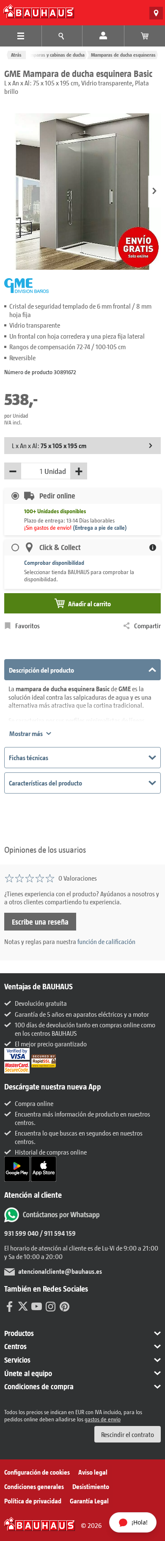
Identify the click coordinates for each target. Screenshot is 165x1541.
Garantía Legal (89, 1501)
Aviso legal (92, 1472)
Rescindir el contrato (127, 1434)
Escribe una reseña (40, 921)
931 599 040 (21, 1233)
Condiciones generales (34, 1486)
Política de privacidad (32, 1501)
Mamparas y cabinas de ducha (54, 55)
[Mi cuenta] (103, 36)
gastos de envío (103, 1419)
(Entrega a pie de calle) (100, 527)
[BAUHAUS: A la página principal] (38, 11)
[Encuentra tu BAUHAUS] (156, 13)
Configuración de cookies (37, 1472)
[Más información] (153, 547)
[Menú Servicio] (62, 36)
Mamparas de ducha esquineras (123, 55)
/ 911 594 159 (57, 1233)
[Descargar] (17, 1168)
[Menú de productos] (20, 36)
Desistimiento (90, 1486)
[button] (154, 192)
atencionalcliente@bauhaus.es (60, 1271)
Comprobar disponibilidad (54, 562)
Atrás (16, 55)
